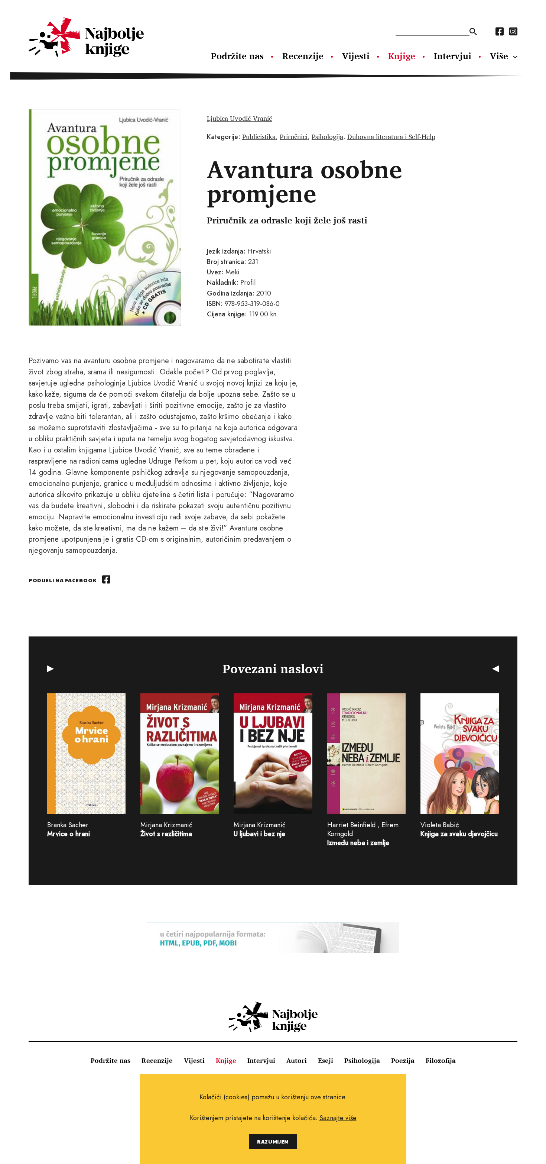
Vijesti (356, 56)
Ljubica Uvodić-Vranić (239, 118)
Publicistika (259, 136)
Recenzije (303, 56)
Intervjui (452, 56)
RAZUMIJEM (273, 1141)
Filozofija (441, 1060)
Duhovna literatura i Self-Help (391, 136)
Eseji (325, 1060)
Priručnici (294, 136)
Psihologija (327, 136)
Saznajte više (338, 1118)
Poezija (403, 1060)
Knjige (401, 56)
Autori (296, 1060)
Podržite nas (237, 56)
